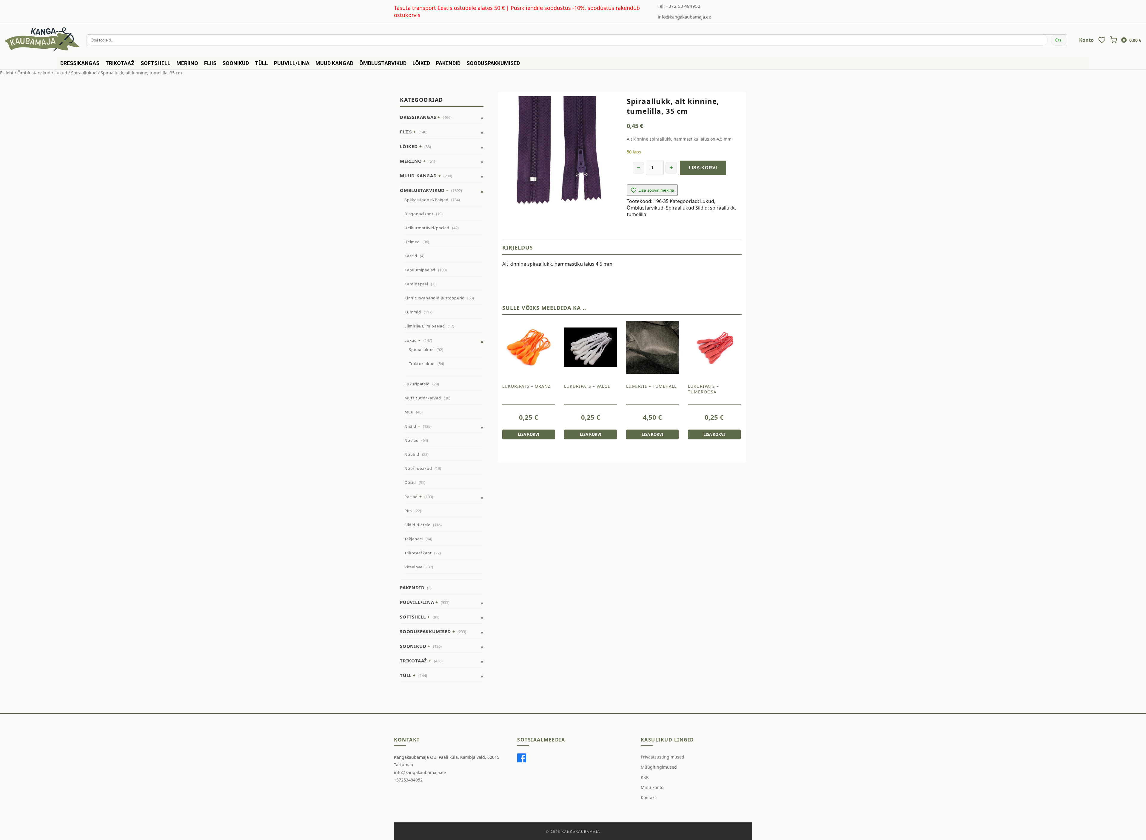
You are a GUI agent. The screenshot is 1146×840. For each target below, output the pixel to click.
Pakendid (448, 63)
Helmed (412, 241)
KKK (645, 777)
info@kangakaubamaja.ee (684, 17)
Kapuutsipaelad (419, 270)
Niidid (410, 426)
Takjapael (413, 538)
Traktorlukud (422, 363)
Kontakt (648, 797)
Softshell (155, 63)
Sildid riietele (417, 524)
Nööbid (411, 454)
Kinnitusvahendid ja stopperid (434, 298)
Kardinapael (416, 284)
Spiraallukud (84, 73)
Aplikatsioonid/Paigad (426, 199)
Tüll (261, 63)
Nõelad (411, 440)
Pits (408, 510)
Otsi (1058, 40)
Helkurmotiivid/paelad (426, 227)
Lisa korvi (703, 167)
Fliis (210, 63)
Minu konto (652, 787)
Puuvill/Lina (291, 63)
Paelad (411, 496)
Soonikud (235, 63)
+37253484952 (408, 780)
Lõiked (421, 63)
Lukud (60, 73)
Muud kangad (334, 63)
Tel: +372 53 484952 (679, 6)
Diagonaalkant (418, 213)
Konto (1086, 40)
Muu (408, 412)
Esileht (6, 73)
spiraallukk (722, 207)
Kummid (412, 312)
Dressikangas (79, 63)
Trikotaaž (120, 63)
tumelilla (636, 214)
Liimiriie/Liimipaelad (424, 326)
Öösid (410, 482)
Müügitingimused (659, 767)
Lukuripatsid (417, 384)
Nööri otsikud (418, 468)
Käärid (410, 256)
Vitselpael (414, 567)
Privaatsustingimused (662, 757)
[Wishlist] (1101, 40)
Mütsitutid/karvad (422, 398)
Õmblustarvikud (382, 63)
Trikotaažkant (418, 553)
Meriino (187, 63)
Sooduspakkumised (493, 63)
